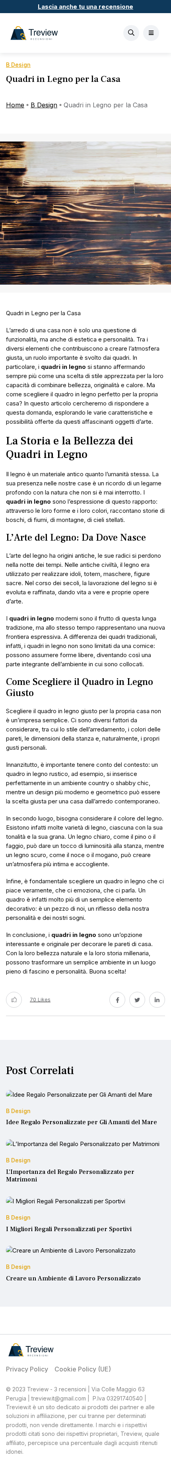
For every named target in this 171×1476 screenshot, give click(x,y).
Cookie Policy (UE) (82, 1369)
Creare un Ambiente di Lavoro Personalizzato (73, 1278)
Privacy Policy (27, 1369)
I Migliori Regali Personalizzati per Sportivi (69, 1229)
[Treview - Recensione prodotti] (34, 33)
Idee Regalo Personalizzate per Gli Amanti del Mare (81, 1123)
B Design (44, 105)
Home (15, 105)
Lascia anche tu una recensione (85, 6)
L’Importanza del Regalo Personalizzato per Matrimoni (70, 1176)
